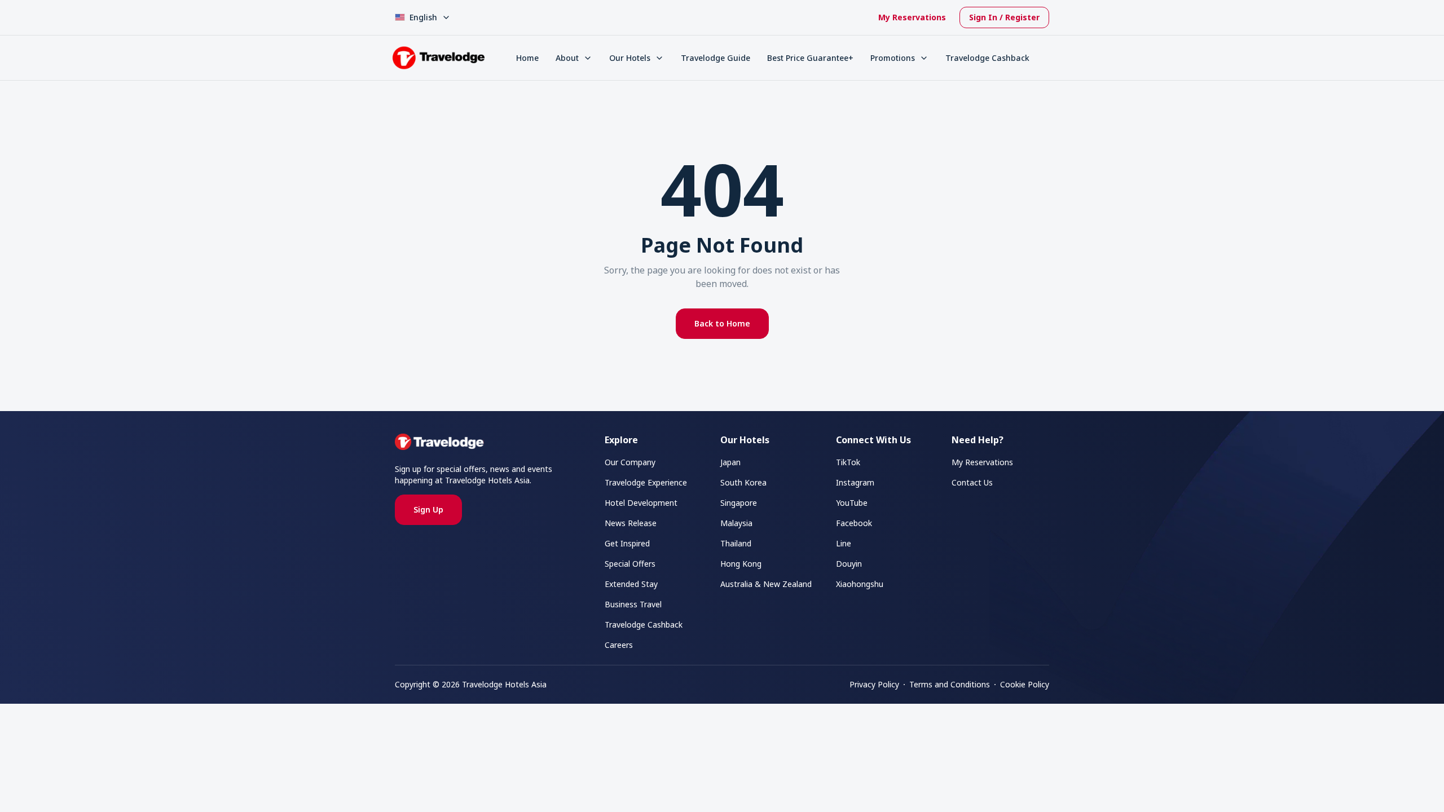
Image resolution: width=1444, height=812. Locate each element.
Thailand (735, 543)
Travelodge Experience (646, 482)
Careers (619, 644)
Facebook (854, 523)
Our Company (630, 462)
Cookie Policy (1024, 684)
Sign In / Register (1004, 17)
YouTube (852, 502)
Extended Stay (631, 584)
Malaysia (736, 523)
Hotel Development (641, 502)
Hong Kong (740, 563)
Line (843, 543)
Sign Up (428, 509)
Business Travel (633, 604)
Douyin (849, 563)
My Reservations (912, 17)
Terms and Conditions (949, 684)
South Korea (743, 482)
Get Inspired (627, 543)
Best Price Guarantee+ (810, 57)
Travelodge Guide (715, 57)
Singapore (738, 502)
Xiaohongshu (859, 584)
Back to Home (722, 323)
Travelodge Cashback (987, 57)
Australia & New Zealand (766, 584)
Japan (730, 462)
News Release (631, 523)
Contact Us (972, 482)
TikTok (848, 462)
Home (527, 57)
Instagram (855, 482)
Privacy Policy (874, 684)
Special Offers (630, 563)
